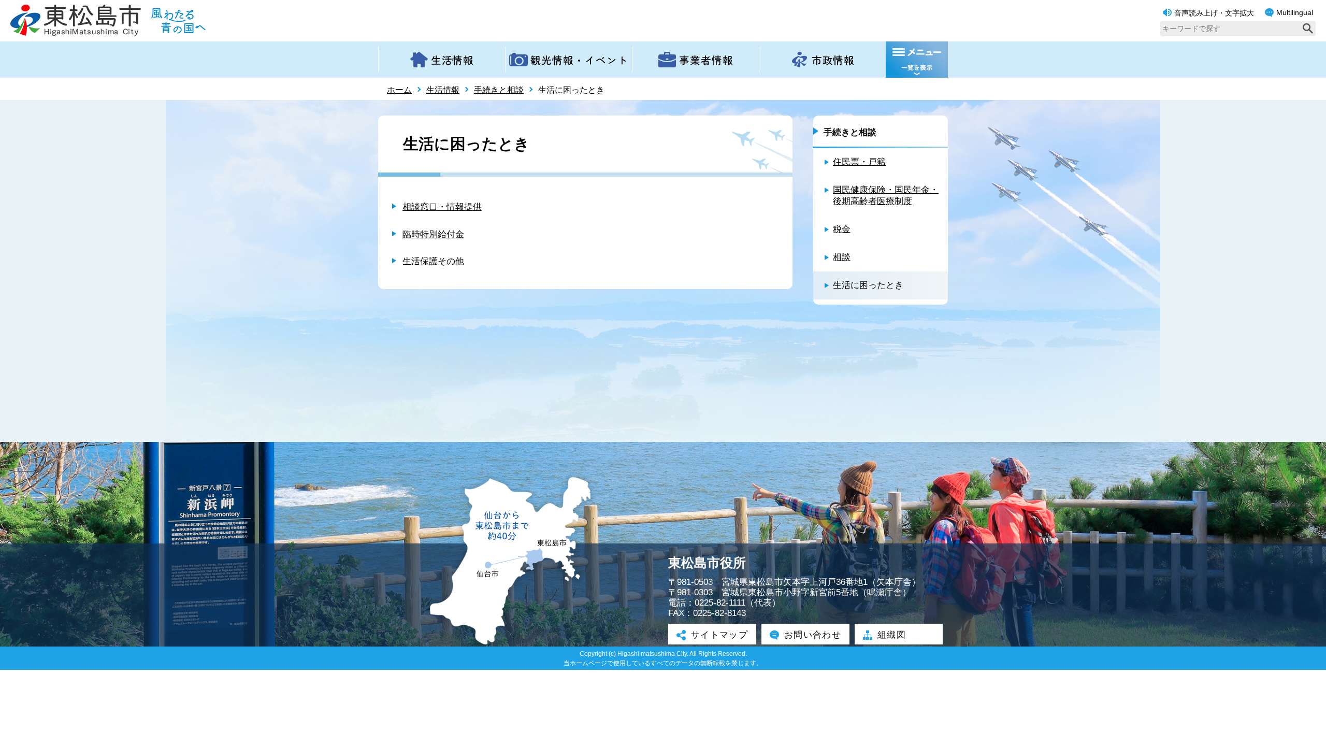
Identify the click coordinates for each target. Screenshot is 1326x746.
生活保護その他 (433, 261)
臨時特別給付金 (433, 234)
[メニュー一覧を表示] (917, 59)
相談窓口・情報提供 (442, 207)
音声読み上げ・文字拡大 (1214, 13)
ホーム (399, 89)
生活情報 (442, 89)
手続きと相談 (499, 89)
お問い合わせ (812, 635)
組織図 (891, 635)
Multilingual (1294, 12)
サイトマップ (719, 635)
